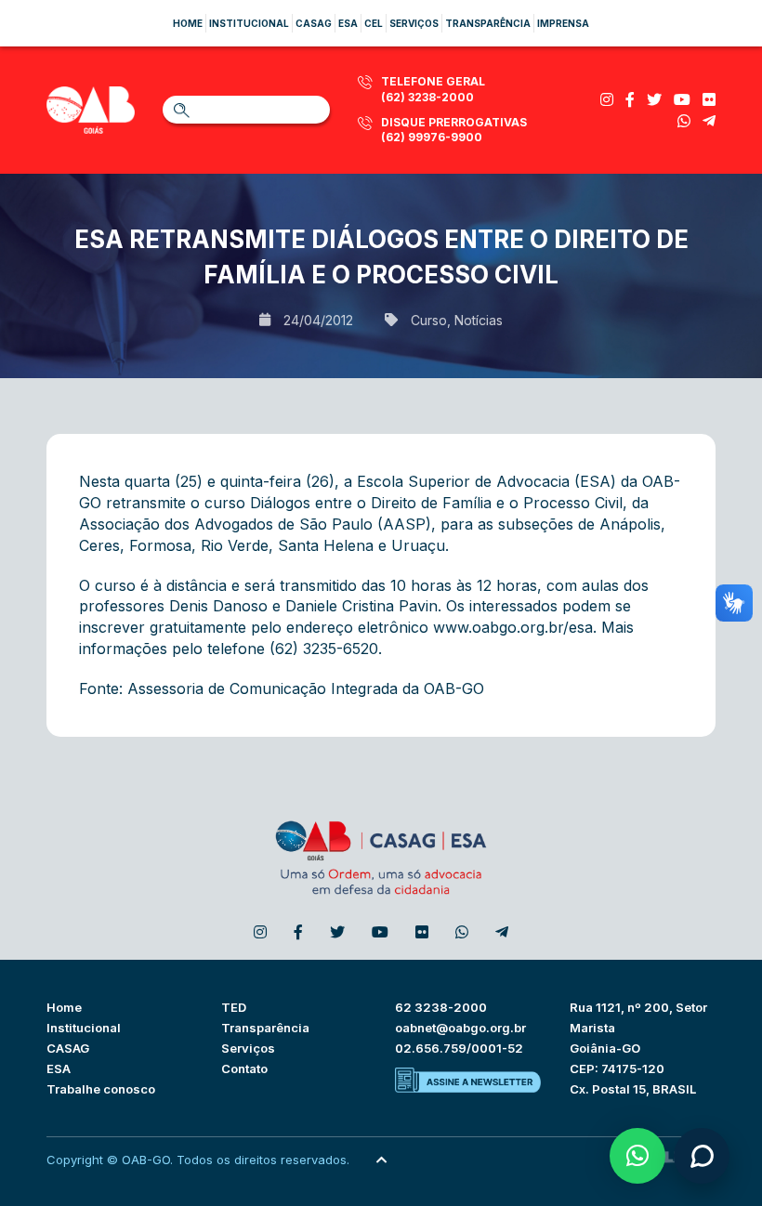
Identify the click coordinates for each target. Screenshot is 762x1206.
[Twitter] (654, 99)
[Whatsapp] (683, 120)
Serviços (414, 23)
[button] (637, 1156)
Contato (244, 1068)
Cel (373, 23)
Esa (348, 23)
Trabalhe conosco (100, 1088)
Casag (314, 23)
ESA (58, 1068)
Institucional (249, 23)
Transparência (488, 23)
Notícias (478, 320)
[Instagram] (606, 99)
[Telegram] (709, 120)
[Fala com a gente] (701, 1156)
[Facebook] (630, 99)
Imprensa (563, 23)
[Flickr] (709, 99)
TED (233, 1007)
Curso (429, 320)
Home (188, 23)
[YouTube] (682, 99)
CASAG (67, 1048)
